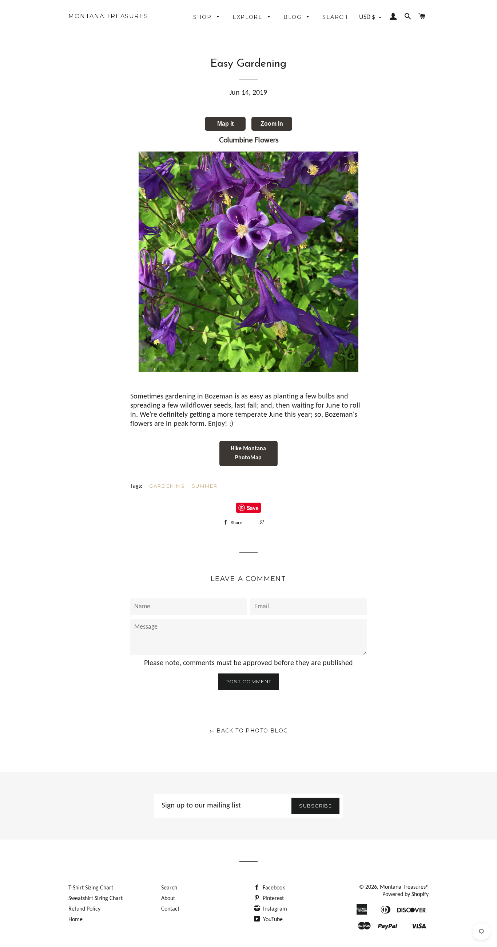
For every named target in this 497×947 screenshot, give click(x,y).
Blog (293, 17)
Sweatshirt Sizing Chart (95, 898)
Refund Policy (84, 909)
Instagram (274, 909)
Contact (170, 909)
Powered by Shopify (405, 894)
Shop (203, 17)
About (168, 898)
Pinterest (272, 898)
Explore (248, 17)
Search (335, 17)
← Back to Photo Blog (248, 730)
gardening (167, 486)
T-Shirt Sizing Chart (90, 888)
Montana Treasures (108, 16)
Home (75, 920)
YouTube (272, 920)
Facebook (273, 888)
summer (205, 486)
